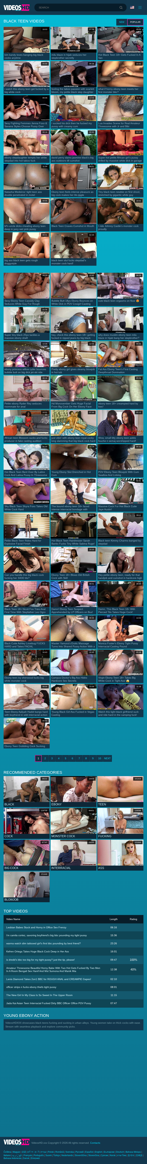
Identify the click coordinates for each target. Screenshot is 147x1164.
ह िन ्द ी (33, 1152)
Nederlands (67, 1155)
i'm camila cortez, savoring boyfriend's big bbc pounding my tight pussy (46, 935)
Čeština (7, 1152)
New (121, 22)
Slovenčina (93, 1155)
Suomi (48, 1155)
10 (99, 758)
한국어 (131, 1155)
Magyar (16, 1152)
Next (107, 758)
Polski (51, 1152)
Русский (79, 1152)
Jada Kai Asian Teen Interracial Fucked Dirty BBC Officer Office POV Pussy (48, 1003)
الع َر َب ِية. (17, 1155)
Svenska (69, 1152)
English (98, 1152)
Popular (135, 22)
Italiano (7, 1155)
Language (132, 7)
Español (89, 1152)
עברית (43, 1152)
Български (109, 1152)
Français (28, 1155)
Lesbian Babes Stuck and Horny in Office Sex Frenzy (36, 927)
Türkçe (56, 1155)
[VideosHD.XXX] (17, 7)
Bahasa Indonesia (12, 1158)
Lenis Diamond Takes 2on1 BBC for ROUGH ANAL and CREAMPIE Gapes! (48, 979)
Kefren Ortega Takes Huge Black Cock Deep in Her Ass (37, 951)
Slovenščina (81, 1155)
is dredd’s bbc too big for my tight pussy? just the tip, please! (40, 959)
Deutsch (120, 1152)
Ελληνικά (35, 1158)
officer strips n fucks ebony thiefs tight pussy (31, 987)
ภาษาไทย (121, 1155)
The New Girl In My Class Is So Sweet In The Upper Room (39, 995)
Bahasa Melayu (133, 1152)
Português (39, 1155)
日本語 (139, 1155)
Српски (104, 1155)
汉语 (24, 1152)
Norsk (112, 1155)
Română (59, 1152)
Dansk (26, 1158)
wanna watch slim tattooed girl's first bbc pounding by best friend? (43, 943)
